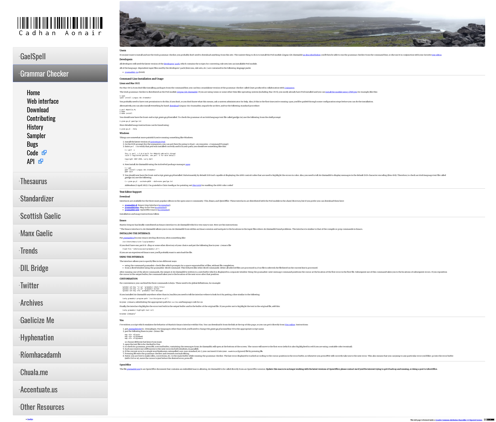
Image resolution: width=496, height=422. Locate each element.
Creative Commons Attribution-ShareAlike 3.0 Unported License (459, 420)
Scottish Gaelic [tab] (40, 215)
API (31, 161)
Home (33, 92)
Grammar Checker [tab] (44, 73)
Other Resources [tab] (42, 406)
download (174, 106)
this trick (196, 185)
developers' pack (172, 64)
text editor (436, 55)
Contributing (41, 118)
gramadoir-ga (131, 72)
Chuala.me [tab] (34, 371)
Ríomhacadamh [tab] (40, 354)
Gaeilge (30, 419)
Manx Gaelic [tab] (36, 232)
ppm (187, 164)
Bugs (32, 144)
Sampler (36, 135)
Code (32, 152)
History (35, 126)
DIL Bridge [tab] (34, 267)
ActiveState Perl (157, 142)
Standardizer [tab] (37, 198)
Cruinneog (289, 88)
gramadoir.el (131, 205)
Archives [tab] (31, 302)
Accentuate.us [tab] (39, 389)
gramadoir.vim (132, 207)
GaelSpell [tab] (33, 55)
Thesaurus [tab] (33, 180)
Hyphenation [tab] (37, 337)
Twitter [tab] (29, 285)
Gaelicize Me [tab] (37, 319)
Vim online (290, 324)
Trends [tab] (29, 250)
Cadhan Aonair (60, 27)
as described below (311, 55)
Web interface (43, 101)
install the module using (341, 92)
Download (38, 109)
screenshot (164, 205)
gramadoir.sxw (132, 210)
